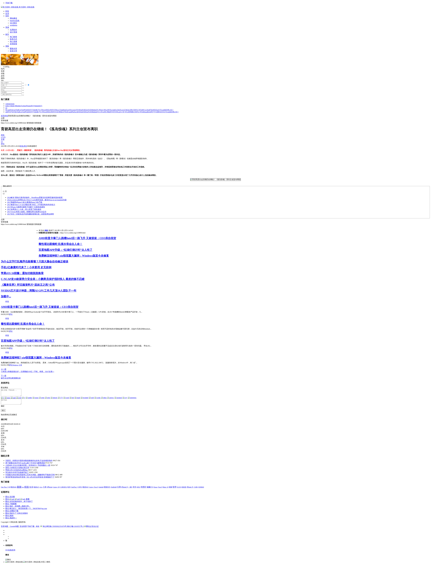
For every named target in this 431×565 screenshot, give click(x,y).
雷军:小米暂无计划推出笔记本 (17, 468)
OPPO (80, 487)
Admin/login (9, 104)
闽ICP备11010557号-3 (75, 526)
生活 (7, 13)
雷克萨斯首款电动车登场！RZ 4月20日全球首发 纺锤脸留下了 (29, 477)
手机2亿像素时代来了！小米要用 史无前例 (26, 267)
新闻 (19, 487)
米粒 (46, 230)
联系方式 (13, 39)
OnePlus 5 (74, 487)
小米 (45, 487)
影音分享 (13, 51)
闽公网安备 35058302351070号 (55, 526)
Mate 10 (165, 487)
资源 (7, 27)
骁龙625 (36, 487)
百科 (7, 16)
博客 (7, 46)
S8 (9, 487)
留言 (7, 34)
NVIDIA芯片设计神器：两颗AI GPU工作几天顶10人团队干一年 (38, 290)
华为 (134, 487)
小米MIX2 (63, 487)
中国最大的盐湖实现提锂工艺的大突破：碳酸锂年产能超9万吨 (30, 475)
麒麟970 (150, 487)
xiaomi (101, 487)
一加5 (130, 487)
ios (23, 487)
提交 (3, 410)
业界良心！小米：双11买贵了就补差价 (24, 209)
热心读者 (13, 41)
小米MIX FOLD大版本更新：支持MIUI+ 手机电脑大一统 (27, 465)
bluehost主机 (14, 21)
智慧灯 (144, 487)
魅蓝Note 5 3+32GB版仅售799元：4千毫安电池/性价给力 (31, 205)
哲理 (174, 487)
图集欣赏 (13, 49)
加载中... (6, 296)
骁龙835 (107, 487)
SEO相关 (13, 23)
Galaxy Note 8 (93, 487)
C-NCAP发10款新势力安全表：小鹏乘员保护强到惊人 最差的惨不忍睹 (43, 279)
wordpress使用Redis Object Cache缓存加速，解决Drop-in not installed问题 (37, 200)
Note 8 (160, 487)
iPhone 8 (124, 487)
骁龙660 (13, 487)
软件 (69, 487)
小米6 (196, 487)
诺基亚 (183, 487)
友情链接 (13, 44)
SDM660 (201, 487)
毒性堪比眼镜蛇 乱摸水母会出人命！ (60, 243)
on (6, 108)
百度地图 (4, 526)
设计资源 (13, 32)
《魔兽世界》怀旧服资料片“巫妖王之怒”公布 (28, 284)
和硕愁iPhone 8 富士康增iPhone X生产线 (24, 202)
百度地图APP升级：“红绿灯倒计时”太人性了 (65, 249)
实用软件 (13, 30)
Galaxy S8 (56, 487)
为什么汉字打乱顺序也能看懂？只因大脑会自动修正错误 (34, 261)
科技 (7, 11)
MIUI (138, 487)
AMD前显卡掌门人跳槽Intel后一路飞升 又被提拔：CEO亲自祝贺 (77, 238)
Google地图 (14, 526)
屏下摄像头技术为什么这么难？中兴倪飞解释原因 (25, 463)
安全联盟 (23, 526)
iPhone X (190, 487)
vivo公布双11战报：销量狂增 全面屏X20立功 (26, 212)
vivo (41, 487)
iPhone (50, 487)
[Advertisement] (20, 241)
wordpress (13, 25)
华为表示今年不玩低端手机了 (17, 472)
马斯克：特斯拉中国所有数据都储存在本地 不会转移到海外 (29, 460)
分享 (20, 365)
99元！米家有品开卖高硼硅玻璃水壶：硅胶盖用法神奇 (30, 214)
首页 (2, 116)
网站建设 (13, 18)
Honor (156, 487)
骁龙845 (85, 487)
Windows (15, 365)
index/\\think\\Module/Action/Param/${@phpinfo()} (23, 106)
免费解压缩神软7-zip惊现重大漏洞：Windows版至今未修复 (74, 255)
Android (114, 487)
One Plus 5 (4, 487)
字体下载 (9, 3)
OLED (179, 487)
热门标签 (13, 37)
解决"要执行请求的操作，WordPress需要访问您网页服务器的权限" (35, 197)
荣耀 (170, 487)
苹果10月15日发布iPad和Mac (16, 470)
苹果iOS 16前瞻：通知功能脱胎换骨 (22, 273)
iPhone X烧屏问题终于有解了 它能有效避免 (26, 207)
